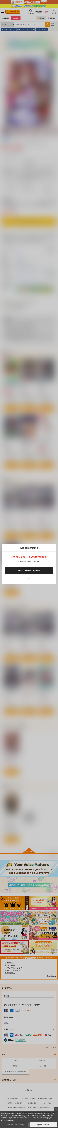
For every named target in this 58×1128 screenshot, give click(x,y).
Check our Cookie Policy (15, 1124)
